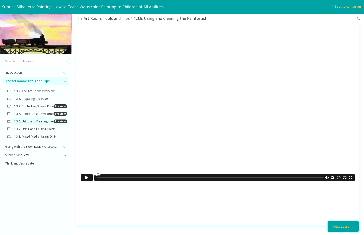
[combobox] (35, 61)
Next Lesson (342, 226)
